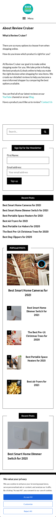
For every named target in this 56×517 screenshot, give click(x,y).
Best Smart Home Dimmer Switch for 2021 (25, 210)
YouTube (7, 97)
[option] (28, 442)
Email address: (14, 167)
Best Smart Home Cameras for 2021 (22, 205)
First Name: (13, 155)
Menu (30, 18)
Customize (28, 504)
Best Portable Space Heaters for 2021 (23, 215)
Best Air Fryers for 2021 (15, 221)
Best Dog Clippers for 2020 (17, 237)
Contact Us (46, 102)
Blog (31, 97)
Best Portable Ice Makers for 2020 (21, 226)
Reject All (28, 511)
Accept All (28, 497)
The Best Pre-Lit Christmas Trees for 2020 (26, 231)
